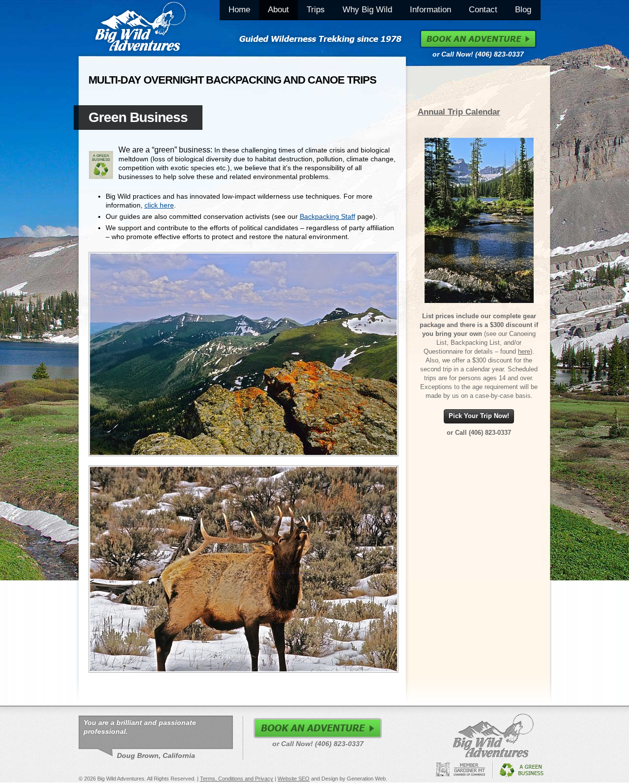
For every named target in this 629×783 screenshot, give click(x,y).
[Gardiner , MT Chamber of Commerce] (464, 776)
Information (430, 9)
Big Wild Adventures (140, 28)
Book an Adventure (478, 39)
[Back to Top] (492, 735)
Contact (483, 9)
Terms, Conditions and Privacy (236, 779)
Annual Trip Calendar (459, 112)
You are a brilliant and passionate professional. (140, 728)
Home (239, 9)
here (524, 351)
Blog (523, 9)
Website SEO (294, 779)
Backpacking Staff (327, 216)
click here (159, 205)
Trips (316, 9)
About (278, 9)
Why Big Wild (367, 9)
